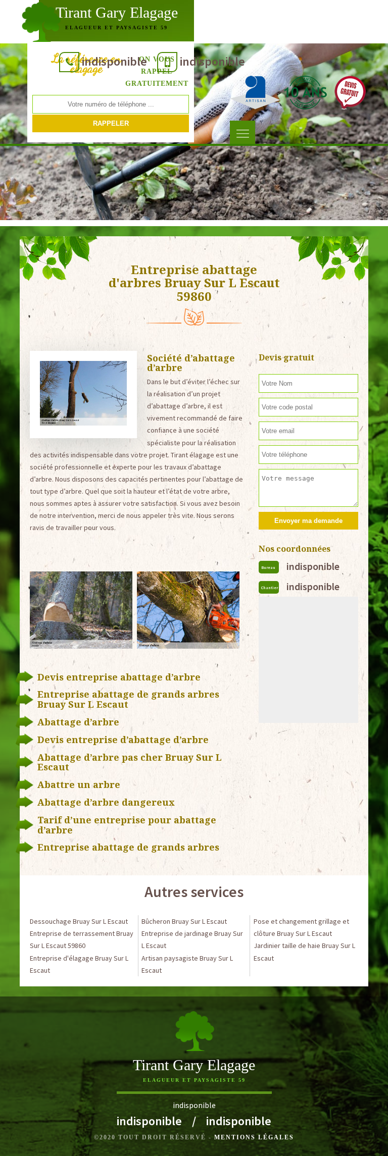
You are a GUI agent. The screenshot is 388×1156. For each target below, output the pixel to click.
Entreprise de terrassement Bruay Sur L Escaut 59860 (81, 939)
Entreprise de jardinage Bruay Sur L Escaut (192, 939)
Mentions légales (254, 1137)
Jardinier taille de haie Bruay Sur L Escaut (304, 951)
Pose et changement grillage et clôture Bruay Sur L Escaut (301, 927)
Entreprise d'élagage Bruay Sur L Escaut (79, 964)
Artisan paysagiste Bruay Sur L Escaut (187, 964)
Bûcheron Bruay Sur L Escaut (184, 921)
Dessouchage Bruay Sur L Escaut (79, 921)
